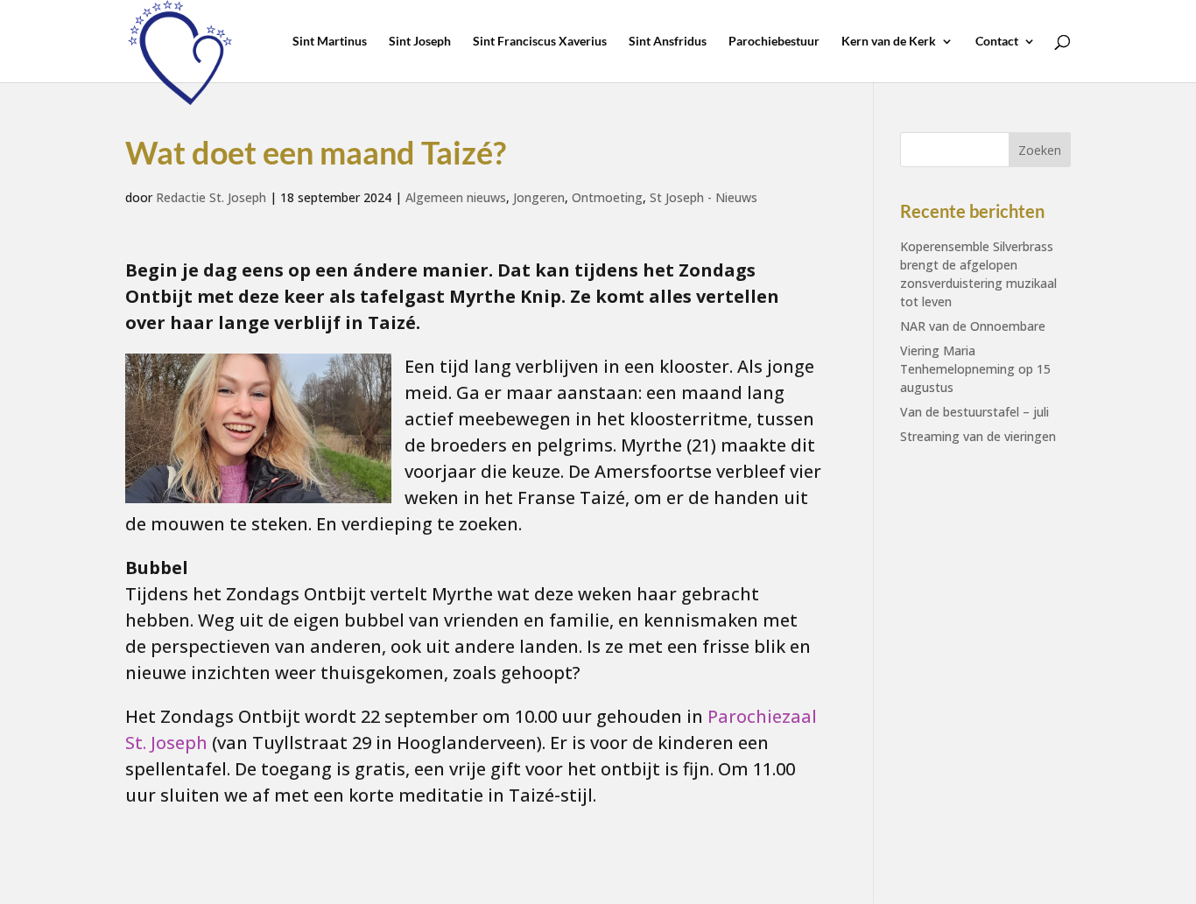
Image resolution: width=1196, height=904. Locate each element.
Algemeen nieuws (455, 197)
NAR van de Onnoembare (972, 326)
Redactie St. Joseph (211, 197)
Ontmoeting (607, 197)
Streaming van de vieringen (978, 436)
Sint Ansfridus (668, 41)
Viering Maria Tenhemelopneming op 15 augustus (975, 369)
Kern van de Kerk (888, 41)
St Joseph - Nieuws (703, 197)
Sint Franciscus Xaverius (540, 41)
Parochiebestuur (774, 41)
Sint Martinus (329, 41)
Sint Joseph (420, 41)
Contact (996, 41)
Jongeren (539, 197)
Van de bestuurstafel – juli (974, 411)
